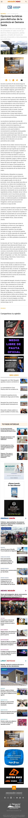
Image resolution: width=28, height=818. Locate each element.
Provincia (3, 13)
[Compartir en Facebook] (6, 80)
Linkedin (11, 798)
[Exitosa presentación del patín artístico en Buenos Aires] (22, 709)
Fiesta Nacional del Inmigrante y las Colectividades (14, 599)
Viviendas (4, 669)
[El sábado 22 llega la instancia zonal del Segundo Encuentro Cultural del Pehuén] (22, 649)
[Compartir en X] (10, 80)
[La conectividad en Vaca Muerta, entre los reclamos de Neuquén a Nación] (23, 386)
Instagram (8, 798)
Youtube (17, 798)
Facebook (5, 798)
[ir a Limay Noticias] (8, 661)
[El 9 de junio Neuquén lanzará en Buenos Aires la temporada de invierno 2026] (22, 428)
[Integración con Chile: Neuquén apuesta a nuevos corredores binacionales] (23, 379)
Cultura (3, 618)
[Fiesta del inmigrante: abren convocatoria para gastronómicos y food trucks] (14, 597)
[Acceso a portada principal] (14, 2)
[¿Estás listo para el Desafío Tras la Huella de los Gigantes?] (22, 547)
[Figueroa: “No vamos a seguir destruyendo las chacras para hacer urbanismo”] (22, 453)
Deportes (3, 547)
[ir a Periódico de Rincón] (8, 518)
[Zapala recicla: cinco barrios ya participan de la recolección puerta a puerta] (22, 629)
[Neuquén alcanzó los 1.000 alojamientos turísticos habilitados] (22, 436)
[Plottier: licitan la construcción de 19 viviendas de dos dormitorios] (14, 668)
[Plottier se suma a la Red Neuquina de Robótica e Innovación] (22, 700)
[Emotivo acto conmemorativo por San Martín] (22, 568)
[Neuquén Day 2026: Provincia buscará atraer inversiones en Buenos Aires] (23, 401)
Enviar (22, 80)
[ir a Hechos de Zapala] (8, 591)
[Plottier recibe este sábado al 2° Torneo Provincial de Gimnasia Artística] (22, 719)
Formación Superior (5, 556)
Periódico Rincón (6, 528)
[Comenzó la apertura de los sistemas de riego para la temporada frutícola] (23, 394)
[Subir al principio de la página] (14, 788)
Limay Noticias (4, 719)
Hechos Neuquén (4, 639)
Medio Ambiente (4, 629)
